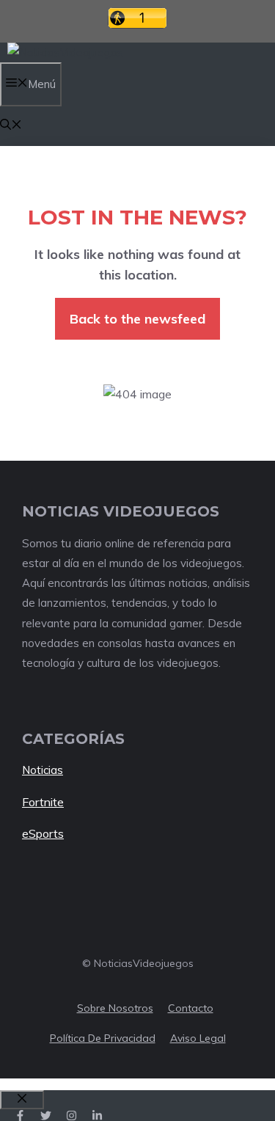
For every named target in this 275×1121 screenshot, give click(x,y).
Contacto (190, 1008)
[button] (11, 126)
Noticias (42, 770)
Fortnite (43, 802)
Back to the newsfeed (137, 318)
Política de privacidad (102, 1038)
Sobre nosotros (115, 1008)
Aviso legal (198, 1038)
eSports (43, 833)
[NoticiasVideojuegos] (65, 52)
